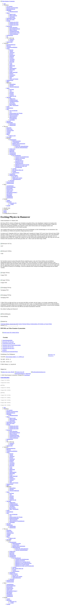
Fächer (8, 48)
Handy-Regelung (13, 27)
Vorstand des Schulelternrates (22, 156)
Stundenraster (12, 125)
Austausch (11, 39)
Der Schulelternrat (16, 155)
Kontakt (14, 171)
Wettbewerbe (9, 42)
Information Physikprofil (8, 342)
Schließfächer (9, 196)
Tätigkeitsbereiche (16, 179)
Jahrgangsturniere (13, 115)
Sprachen (11, 85)
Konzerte (11, 93)
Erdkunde (11, 56)
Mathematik (12, 65)
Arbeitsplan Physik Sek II (8, 348)
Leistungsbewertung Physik (8, 343)
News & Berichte (13, 110)
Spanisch (11, 76)
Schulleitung (12, 174)
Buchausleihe (12, 104)
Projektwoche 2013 (13, 22)
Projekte (8, 20)
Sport (10, 77)
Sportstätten (12, 119)
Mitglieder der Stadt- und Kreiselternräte (21, 166)
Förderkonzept (9, 80)
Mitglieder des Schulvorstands (22, 164)
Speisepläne (12, 17)
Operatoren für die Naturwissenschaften (11, 345)
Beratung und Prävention (12, 7)
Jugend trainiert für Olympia (15, 113)
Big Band (11, 89)
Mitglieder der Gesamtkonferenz (19, 160)
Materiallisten (12, 84)
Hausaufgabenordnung (14, 28)
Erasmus (11, 40)
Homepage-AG (13, 203)
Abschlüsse (12, 102)
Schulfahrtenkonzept (14, 31)
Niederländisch (12, 68)
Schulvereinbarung (13, 34)
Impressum (8, 201)
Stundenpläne (9, 122)
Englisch (11, 57)
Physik (11, 71)
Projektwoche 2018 (13, 24)
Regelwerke (9, 26)
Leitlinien (4, 350)
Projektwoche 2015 (13, 23)
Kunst (10, 63)
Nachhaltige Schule (10, 18)
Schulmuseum (9, 35)
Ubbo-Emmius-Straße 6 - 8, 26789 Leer (14, 356)
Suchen (2, 325)
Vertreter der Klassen (20, 158)
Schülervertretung (13, 175)
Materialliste (9, 195)
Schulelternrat (12, 154)
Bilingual (8, 46)
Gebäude (8, 131)
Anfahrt (8, 200)
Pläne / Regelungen (13, 105)
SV (7, 36)
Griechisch (11, 60)
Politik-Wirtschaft (13, 72)
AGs (10, 112)
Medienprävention (16, 141)
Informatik (11, 61)
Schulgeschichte (10, 181)
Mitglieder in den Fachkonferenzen (19, 162)
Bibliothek (8, 10)
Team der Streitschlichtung (21, 147)
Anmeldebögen (10, 185)
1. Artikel (11, 204)
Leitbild (8, 133)
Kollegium (11, 150)
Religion (11, 73)
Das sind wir (15, 176)
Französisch (12, 55)
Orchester (11, 94)
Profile (8, 106)
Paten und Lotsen (10, 19)
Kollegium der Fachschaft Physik (10, 351)
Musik (10, 67)
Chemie (11, 51)
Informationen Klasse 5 (11, 192)
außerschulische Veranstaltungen (13, 118)
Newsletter (8, 137)
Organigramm (12, 152)
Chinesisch (11, 52)
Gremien (14, 168)
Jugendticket (9, 193)
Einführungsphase (13, 100)
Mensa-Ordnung (13, 15)
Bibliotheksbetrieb (13, 11)
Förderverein (9, 129)
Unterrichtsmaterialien (7, 340)
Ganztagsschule (10, 130)
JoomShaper (27, 375)
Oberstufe (8, 97)
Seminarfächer (9, 108)
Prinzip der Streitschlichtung (21, 146)
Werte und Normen (13, 79)
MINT (7, 81)
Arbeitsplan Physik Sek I (8, 346)
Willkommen (12, 98)
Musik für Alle (12, 96)
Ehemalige (8, 127)
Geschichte (11, 59)
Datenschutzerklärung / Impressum (23, 373)
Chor (10, 90)
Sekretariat (11, 180)
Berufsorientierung (10, 9)
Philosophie (12, 69)
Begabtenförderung (10, 44)
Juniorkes (11, 92)
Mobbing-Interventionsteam (18, 143)
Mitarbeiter (11, 151)
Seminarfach (12, 75)
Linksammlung (15, 172)
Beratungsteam (12, 139)
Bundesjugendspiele (14, 114)
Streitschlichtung (16, 145)
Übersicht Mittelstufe (14, 86)
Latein (10, 64)
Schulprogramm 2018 (14, 32)
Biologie (11, 50)
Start (5, 3)
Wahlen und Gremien (17, 178)
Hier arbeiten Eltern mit (17, 170)
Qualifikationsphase (14, 101)
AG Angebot (9, 6)
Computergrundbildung (11, 47)
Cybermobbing (15, 142)
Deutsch (11, 53)
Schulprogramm (10, 183)
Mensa (8, 13)
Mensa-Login (12, 14)
